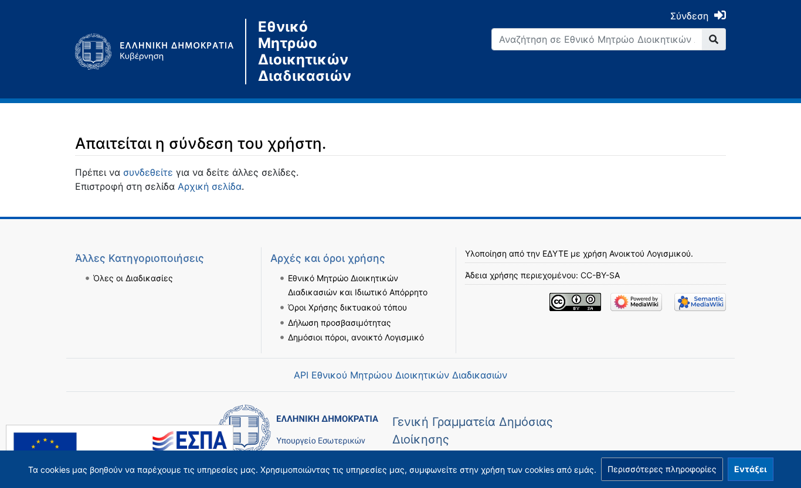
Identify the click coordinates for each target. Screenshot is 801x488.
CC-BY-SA (600, 275)
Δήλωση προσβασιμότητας (339, 322)
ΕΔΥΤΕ (555, 253)
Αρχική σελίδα (210, 186)
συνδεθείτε (148, 172)
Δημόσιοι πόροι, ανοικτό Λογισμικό (356, 337)
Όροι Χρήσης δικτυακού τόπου (347, 307)
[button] (662, 469)
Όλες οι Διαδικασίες (133, 278)
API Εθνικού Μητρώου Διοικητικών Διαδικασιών (400, 375)
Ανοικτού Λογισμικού (650, 253)
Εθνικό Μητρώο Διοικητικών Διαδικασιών (304, 51)
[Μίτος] (160, 51)
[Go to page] (714, 39)
